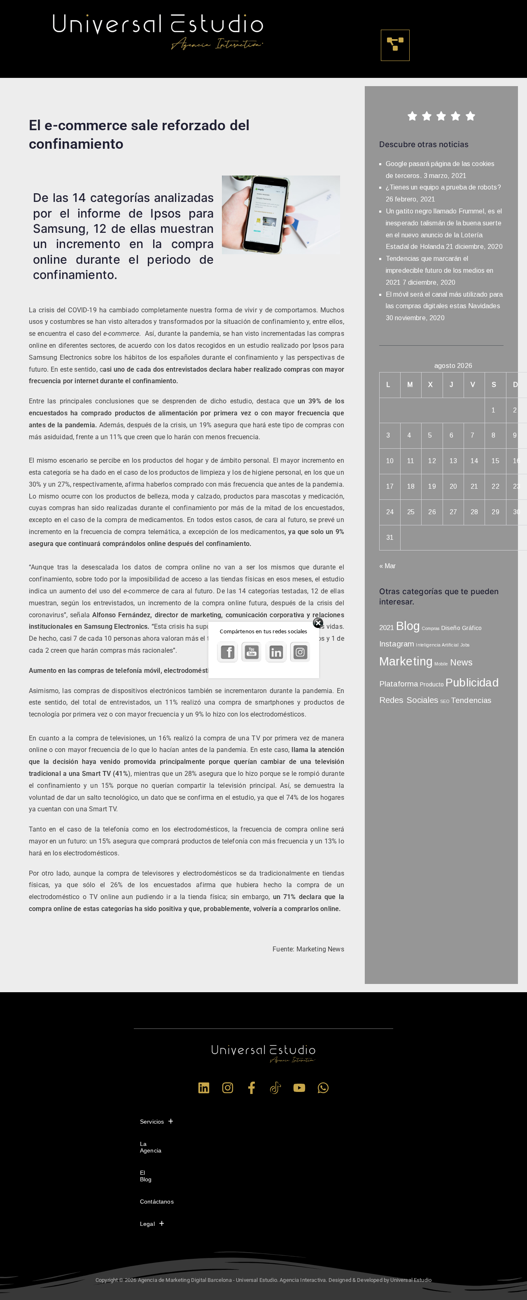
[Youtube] (299, 1088)
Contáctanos (157, 1201)
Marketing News (320, 949)
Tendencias (471, 700)
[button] (395, 45)
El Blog (146, 1176)
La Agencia (150, 1147)
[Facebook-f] (251, 1088)
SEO (444, 701)
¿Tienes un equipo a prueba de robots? (443, 187)
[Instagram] (228, 1088)
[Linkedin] (204, 1088)
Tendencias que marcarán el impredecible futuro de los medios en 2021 (440, 270)
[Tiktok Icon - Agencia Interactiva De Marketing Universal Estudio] (275, 1088)
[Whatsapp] (323, 1088)
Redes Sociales (408, 700)
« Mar (387, 565)
